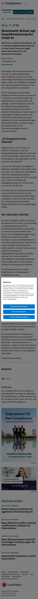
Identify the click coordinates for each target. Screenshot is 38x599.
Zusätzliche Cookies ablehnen (19, 306)
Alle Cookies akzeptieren (19, 311)
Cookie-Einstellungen (11, 295)
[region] (19, 299)
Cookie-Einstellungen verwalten (19, 317)
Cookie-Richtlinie (12, 299)
